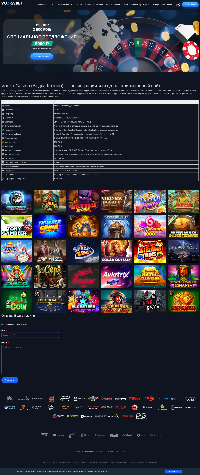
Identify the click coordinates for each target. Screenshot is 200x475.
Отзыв (4, 343)
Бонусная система (65, 5)
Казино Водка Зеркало (140, 5)
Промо (79, 5)
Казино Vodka (42, 5)
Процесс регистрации (162, 5)
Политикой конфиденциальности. (97, 471)
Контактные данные (116, 451)
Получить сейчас (42, 56)
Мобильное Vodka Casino (117, 5)
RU (53, 5)
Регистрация (190, 5)
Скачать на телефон (94, 5)
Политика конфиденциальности (88, 451)
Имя (3, 331)
